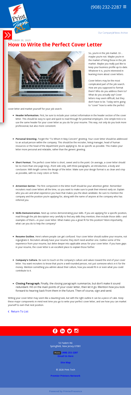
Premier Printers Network (65, 375)
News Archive (121, 32)
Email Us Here (65, 356)
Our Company (105, 32)
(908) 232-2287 (106, 7)
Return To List (19, 311)
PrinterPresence (72, 391)
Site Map (66, 362)
